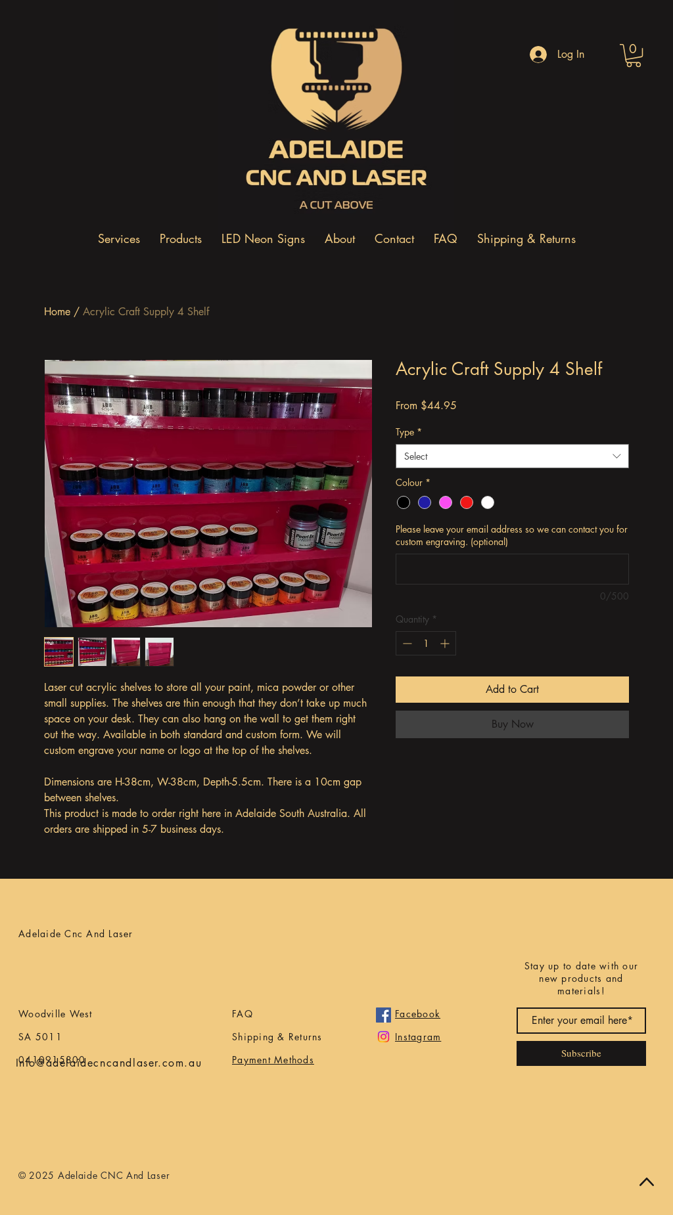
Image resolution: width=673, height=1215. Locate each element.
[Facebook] (383, 1015)
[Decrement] (406, 643)
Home (57, 312)
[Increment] (446, 643)
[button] (633, 55)
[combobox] (512, 456)
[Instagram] (383, 1036)
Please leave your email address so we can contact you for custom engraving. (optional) (512, 535)
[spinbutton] (426, 643)
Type (409, 432)
